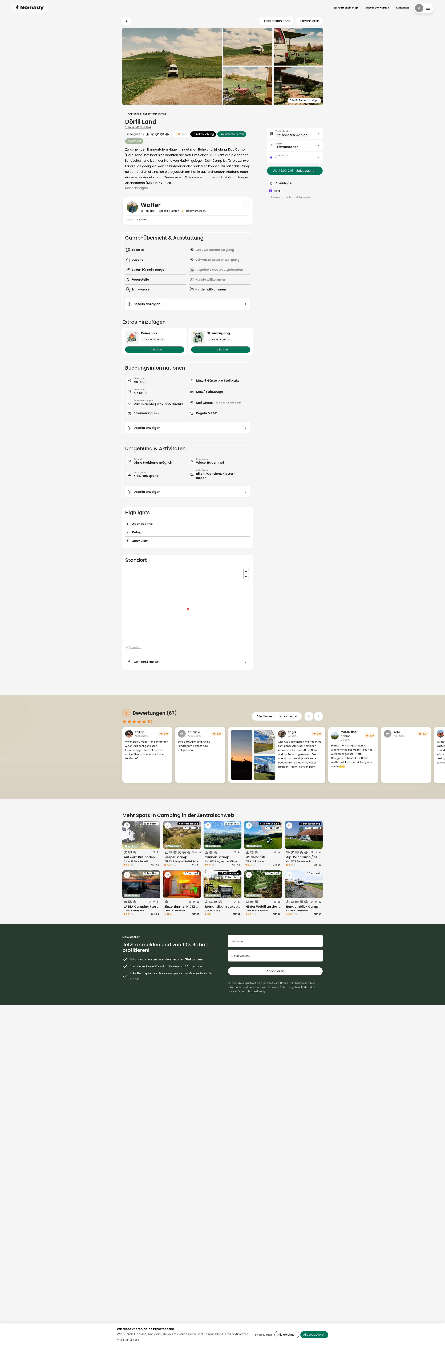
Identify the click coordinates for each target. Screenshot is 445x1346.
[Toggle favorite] (127, 825)
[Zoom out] (246, 576)
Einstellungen (263, 1334)
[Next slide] (318, 716)
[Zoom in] (246, 571)
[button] (295, 133)
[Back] (126, 21)
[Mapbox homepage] (133, 648)
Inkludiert (156, 349)
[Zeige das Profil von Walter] (245, 204)
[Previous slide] (309, 716)
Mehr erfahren (128, 1339)
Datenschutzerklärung (251, 991)
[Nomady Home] (30, 7)
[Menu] (423, 8)
